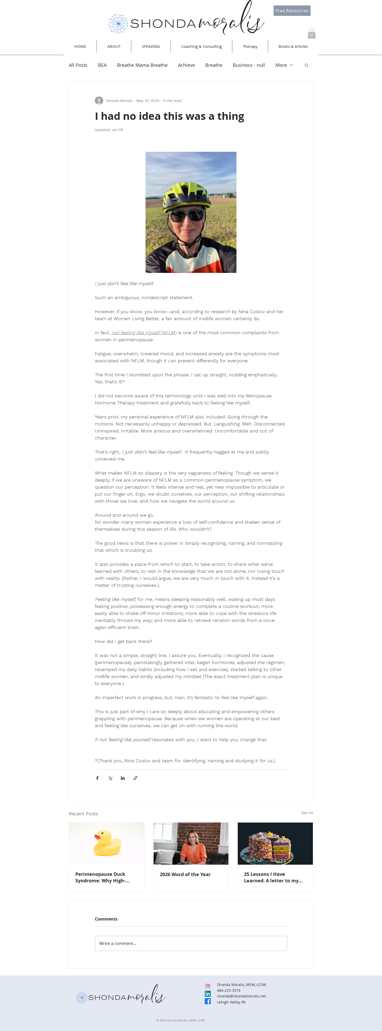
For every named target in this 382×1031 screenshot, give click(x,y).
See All (307, 813)
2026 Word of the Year (185, 874)
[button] (311, 33)
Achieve (186, 65)
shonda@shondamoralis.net (241, 996)
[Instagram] (208, 986)
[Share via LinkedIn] (122, 778)
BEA (102, 65)
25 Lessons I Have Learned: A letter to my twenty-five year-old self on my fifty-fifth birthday (273, 877)
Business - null (249, 65)
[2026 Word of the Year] (191, 844)
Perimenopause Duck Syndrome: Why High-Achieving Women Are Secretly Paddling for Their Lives (106, 877)
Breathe (213, 65)
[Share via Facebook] (97, 778)
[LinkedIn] (208, 994)
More (281, 65)
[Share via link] (135, 778)
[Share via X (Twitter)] (110, 778)
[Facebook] (208, 1001)
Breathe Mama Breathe (142, 65)
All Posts (78, 65)
